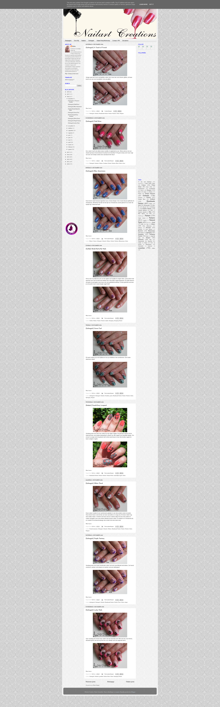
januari (70, 149)
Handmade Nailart (103, 113)
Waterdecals (148, 244)
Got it (151, 4)
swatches (141, 248)
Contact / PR (116, 40)
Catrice (94, 241)
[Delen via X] (117, 111)
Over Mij (76, 40)
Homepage (110, 681)
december (70, 98)
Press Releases (149, 229)
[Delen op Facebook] (119, 111)
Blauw (90, 241)
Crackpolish (152, 188)
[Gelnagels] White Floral (94, 483)
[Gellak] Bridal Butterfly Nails (96, 249)
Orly (147, 224)
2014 (68, 154)
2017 (68, 94)
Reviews (140, 231)
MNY (151, 210)
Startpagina (68, 40)
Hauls (150, 203)
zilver (123, 163)
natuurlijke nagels (118, 475)
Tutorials (150, 241)
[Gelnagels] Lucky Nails (94, 610)
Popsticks (140, 229)
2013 (68, 157)
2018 (68, 92)
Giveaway (140, 197)
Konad (144, 207)
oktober (70, 128)
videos (153, 248)
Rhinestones (122, 241)
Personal (148, 227)
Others (153, 224)
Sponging (88, 397)
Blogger (133, 692)
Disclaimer (125, 40)
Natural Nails (110, 475)
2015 (68, 152)
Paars (119, 602)
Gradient (105, 163)
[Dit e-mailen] (114, 111)
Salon (118, 113)
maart (69, 144)
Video (145, 243)
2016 (68, 96)
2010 (68, 164)
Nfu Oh (148, 222)
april (69, 142)
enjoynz (118, 692)
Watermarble (140, 246)
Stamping (111, 320)
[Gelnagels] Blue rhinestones (95, 171)
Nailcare (145, 220)
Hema (139, 205)
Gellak (91, 320)
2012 (68, 159)
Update (139, 242)
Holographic (147, 205)
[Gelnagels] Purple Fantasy (95, 538)
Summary (141, 239)
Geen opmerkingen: (109, 161)
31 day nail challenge (145, 182)
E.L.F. (142, 190)
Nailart (110, 113)
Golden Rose (141, 199)
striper (126, 602)
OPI (142, 224)
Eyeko (145, 191)
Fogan (139, 193)
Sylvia (73, 46)
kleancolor (150, 246)
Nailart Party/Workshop (103, 40)
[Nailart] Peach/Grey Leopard (96, 405)
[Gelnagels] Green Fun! (94, 328)
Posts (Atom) (96, 685)
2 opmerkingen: (108, 111)
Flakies (150, 192)
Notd (153, 222)
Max (150, 212)
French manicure (93, 529)
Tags (150, 239)
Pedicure (140, 227)
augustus (70, 133)
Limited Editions (142, 210)
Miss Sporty (141, 213)
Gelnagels (91, 40)
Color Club (149, 187)
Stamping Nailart (118, 320)
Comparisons (141, 188)
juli (69, 135)
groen (111, 395)
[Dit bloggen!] (116, 111)
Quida (106, 320)
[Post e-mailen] (102, 111)
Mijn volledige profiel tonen (71, 73)
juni (69, 137)
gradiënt (101, 676)
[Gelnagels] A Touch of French (96, 47)
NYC (150, 213)
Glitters (101, 163)
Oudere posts (130, 681)
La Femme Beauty (146, 208)
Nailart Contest (141, 218)
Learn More (143, 4)
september (70, 130)
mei (69, 140)
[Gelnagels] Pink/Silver (93, 121)
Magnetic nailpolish (142, 212)
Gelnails (97, 113)
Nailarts (83, 40)
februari (70, 147)
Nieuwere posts (90, 681)
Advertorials (140, 183)
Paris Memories (147, 226)
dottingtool (92, 395)
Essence (149, 190)
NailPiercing (140, 215)
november (70, 126)
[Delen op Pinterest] (121, 111)
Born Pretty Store (150, 183)
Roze (117, 163)
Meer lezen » (89, 108)
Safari (142, 232)
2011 (68, 161)
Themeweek (141, 241)
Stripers (122, 113)
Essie (139, 192)
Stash (147, 236)
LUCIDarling (152, 207)
